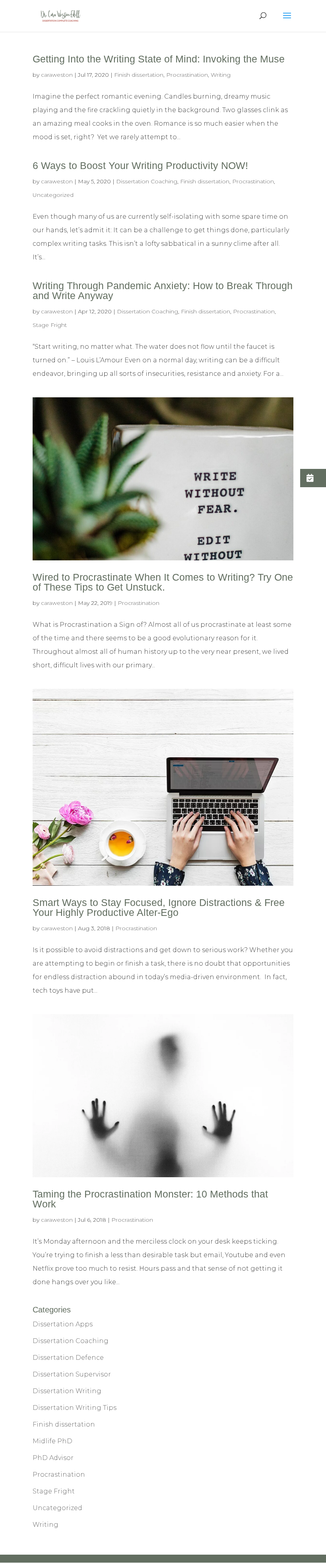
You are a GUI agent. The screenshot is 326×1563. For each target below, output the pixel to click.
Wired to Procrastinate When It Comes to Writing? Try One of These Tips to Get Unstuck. (163, 582)
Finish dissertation (138, 74)
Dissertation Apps (63, 1324)
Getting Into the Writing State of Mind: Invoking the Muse (159, 58)
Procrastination (187, 74)
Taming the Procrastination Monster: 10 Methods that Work (150, 1198)
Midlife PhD (52, 1441)
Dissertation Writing (67, 1391)
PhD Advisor (53, 1458)
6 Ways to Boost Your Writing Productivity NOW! (140, 165)
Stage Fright (50, 325)
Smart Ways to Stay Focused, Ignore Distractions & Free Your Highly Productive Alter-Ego (159, 907)
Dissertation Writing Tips (74, 1407)
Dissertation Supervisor (72, 1374)
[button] (313, 478)
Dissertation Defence (68, 1357)
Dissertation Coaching (146, 181)
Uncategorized (53, 194)
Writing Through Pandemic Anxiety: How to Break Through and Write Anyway (163, 290)
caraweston (57, 74)
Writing (221, 74)
